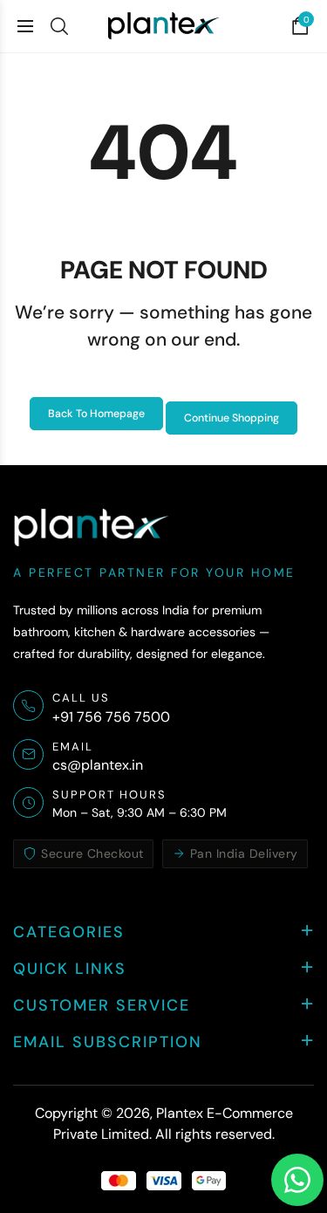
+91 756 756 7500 (111, 717)
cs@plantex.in (97, 765)
